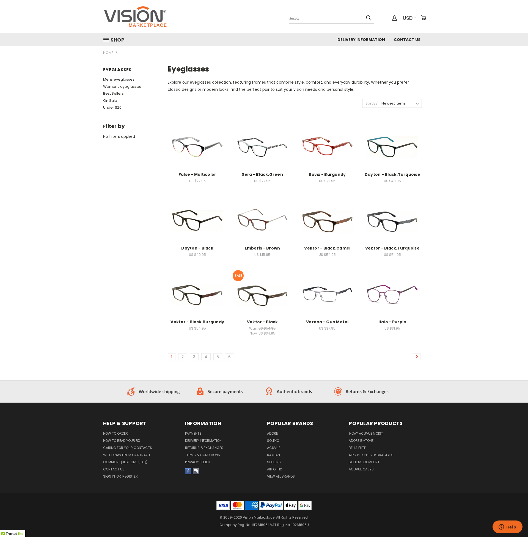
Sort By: (371, 103)
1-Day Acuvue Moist (366, 433)
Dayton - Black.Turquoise (392, 174)
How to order (115, 433)
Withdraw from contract (126, 455)
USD (408, 18)
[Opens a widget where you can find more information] (507, 527)
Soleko (273, 440)
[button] (154, 391)
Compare (196, 149)
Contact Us (407, 39)
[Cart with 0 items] (423, 18)
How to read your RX (121, 440)
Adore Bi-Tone (361, 440)
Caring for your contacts (127, 447)
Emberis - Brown (262, 248)
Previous (513, 510)
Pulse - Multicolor (197, 174)
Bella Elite (357, 447)
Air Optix (274, 469)
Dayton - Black (197, 248)
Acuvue (273, 447)
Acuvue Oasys (361, 469)
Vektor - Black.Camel (327, 248)
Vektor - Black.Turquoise (392, 248)
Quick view (197, 138)
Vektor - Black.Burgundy (197, 322)
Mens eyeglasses (118, 79)
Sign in (109, 476)
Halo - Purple (392, 322)
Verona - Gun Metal (327, 322)
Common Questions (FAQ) (125, 462)
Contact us (114, 469)
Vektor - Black (262, 322)
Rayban (273, 455)
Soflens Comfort (364, 462)
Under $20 (112, 107)
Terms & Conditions (202, 455)
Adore (272, 433)
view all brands (281, 476)
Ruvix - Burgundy (327, 174)
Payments (193, 433)
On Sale (110, 100)
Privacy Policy (198, 462)
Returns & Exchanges (204, 447)
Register (130, 476)
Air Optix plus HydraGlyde (371, 455)
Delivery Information (361, 39)
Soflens (274, 462)
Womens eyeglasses (122, 86)
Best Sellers (113, 93)
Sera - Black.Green (262, 174)
